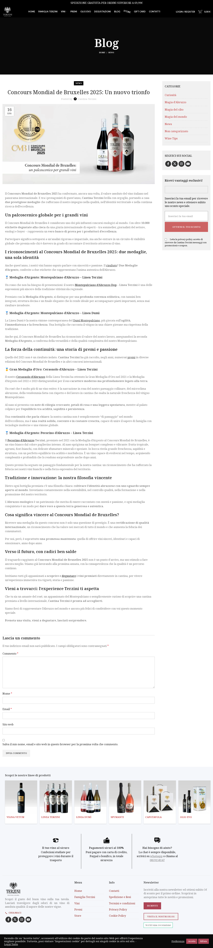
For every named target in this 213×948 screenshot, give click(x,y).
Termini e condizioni (122, 903)
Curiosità (170, 95)
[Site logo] (7, 11)
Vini (77, 903)
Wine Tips (171, 138)
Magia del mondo (176, 117)
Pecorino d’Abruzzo (20, 440)
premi (131, 357)
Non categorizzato (176, 131)
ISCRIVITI (152, 905)
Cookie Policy (117, 916)
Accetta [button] (191, 941)
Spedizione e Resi (120, 897)
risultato (111, 265)
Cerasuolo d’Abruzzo (30, 377)
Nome (7, 693)
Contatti (114, 891)
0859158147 (157, 860)
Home (102, 52)
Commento (10, 653)
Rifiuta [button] (203, 941)
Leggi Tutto (11, 944)
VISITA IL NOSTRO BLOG (161, 916)
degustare (69, 576)
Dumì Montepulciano (86, 320)
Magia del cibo (174, 109)
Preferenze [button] (178, 941)
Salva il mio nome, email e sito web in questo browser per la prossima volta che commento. (60, 744)
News (111, 52)
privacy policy (185, 239)
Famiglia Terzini (84, 897)
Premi (78, 909)
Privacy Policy (118, 909)
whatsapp (156, 856)
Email (7, 709)
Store (77, 916)
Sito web (7, 724)
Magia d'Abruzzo (175, 102)
